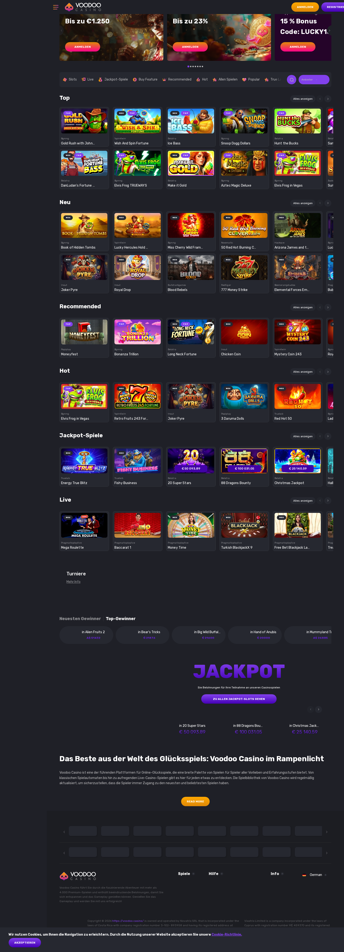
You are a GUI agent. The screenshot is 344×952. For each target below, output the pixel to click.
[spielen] (84, 119)
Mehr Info (73, 582)
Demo (84, 129)
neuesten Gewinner (80, 619)
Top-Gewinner (121, 619)
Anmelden (305, 7)
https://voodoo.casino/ (128, 921)
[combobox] (314, 79)
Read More (195, 801)
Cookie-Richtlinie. (227, 935)
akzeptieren (24, 942)
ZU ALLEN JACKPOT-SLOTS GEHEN (239, 699)
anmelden (82, 46)
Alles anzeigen (303, 98)
